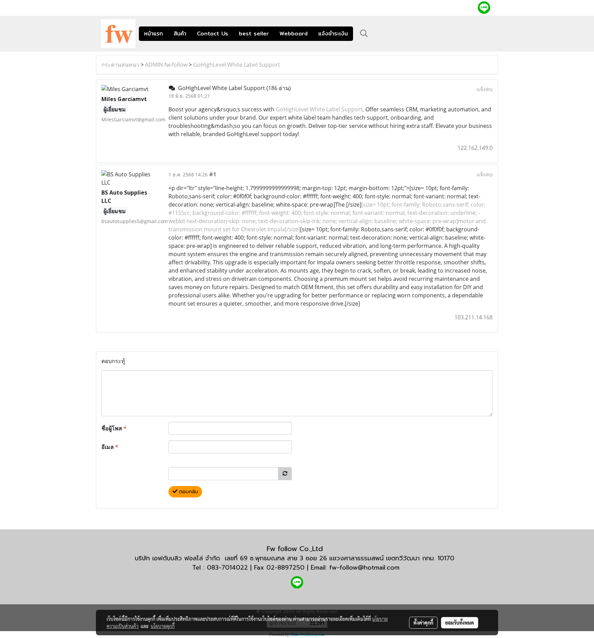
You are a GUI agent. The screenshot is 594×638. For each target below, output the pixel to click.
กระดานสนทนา (120, 64)
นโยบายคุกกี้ (163, 626)
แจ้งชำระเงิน (333, 33)
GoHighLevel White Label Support (236, 64)
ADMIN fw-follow (166, 64)
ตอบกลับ (187, 491)
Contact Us (212, 33)
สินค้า (180, 33)
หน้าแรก (153, 33)
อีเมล (109, 447)
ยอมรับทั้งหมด (459, 622)
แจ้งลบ (484, 89)
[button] (364, 33)
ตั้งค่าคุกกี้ (423, 622)
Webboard (293, 33)
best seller (254, 33)
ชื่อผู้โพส (113, 428)
